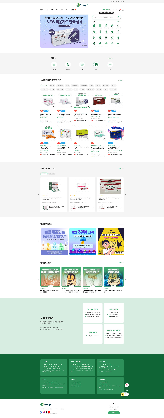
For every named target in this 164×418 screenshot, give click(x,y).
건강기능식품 (106, 85)
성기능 (67, 85)
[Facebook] (41, 412)
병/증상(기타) (113, 89)
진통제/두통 (68, 89)
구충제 (91, 85)
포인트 (52, 9)
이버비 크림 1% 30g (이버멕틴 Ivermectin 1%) (63, 115)
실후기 (61, 9)
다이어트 (52, 85)
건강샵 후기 (44, 174)
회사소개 (41, 409)
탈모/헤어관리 (75, 85)
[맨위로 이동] (127, 390)
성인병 (76, 89)
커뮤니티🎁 (73, 9)
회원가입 (117, 1)
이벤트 (67, 9)
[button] (82, 45)
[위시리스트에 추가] (54, 106)
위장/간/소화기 (90, 89)
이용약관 (56, 409)
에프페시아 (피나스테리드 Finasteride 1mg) (45, 115)
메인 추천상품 (44, 85)
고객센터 (122, 1)
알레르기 (52, 89)
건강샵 (41, 9)
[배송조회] (116, 10)
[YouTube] (49, 412)
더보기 (120, 168)
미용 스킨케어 (60, 85)
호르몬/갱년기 (44, 89)
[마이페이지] (123, 10)
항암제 (105, 89)
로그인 (112, 1)
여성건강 (113, 85)
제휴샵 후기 (52, 174)
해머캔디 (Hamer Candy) (96, 114)
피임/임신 (98, 85)
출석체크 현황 (107, 9)
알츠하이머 (99, 89)
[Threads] (46, 412)
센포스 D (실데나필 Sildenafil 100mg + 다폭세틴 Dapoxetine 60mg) (97, 148)
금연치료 (82, 89)
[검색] (113, 10)
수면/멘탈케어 (60, 89)
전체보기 (118, 21)
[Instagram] (44, 412)
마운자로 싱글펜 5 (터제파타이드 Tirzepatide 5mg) (81, 115)
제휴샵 (47, 9)
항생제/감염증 (84, 85)
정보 (57, 9)
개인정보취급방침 (49, 409)
